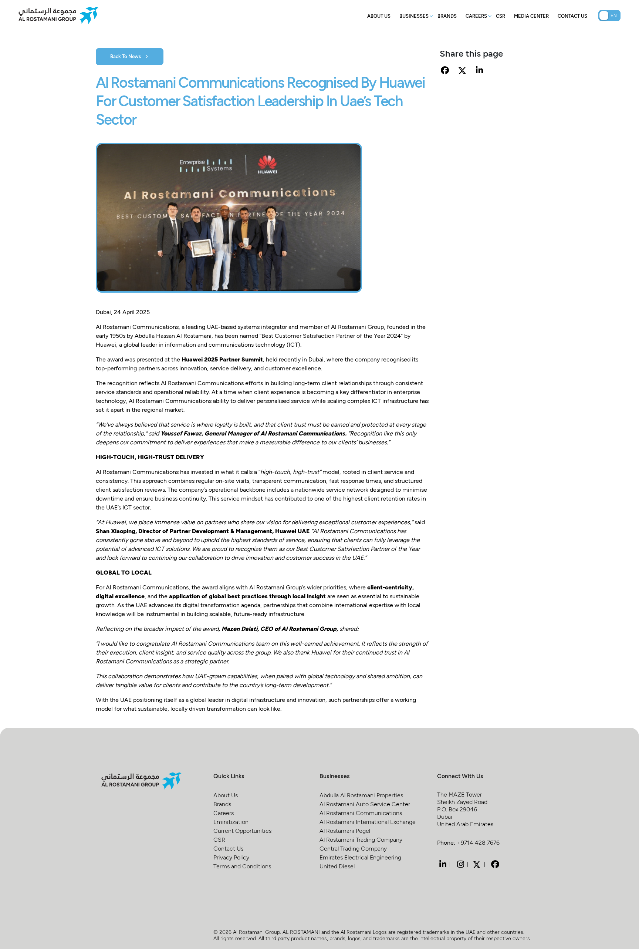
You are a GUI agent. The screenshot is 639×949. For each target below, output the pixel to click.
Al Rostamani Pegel (345, 830)
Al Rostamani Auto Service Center (365, 803)
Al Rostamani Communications (361, 812)
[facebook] (494, 864)
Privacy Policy (231, 857)
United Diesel (337, 865)
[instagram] (460, 864)
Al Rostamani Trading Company (361, 839)
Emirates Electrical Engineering (360, 857)
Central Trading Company (353, 848)
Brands (447, 16)
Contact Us (572, 16)
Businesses (414, 16)
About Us (378, 16)
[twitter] (477, 863)
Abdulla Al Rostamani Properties (361, 794)
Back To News (126, 56)
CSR (500, 16)
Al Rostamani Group (256, 932)
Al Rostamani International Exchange (368, 821)
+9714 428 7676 (478, 842)
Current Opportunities (242, 830)
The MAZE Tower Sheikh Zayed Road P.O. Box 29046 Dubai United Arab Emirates (465, 809)
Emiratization (230, 821)
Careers (476, 16)
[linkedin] (442, 864)
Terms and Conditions (242, 865)
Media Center (531, 16)
